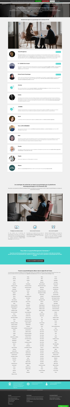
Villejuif (56, 349)
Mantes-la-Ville (28, 368)
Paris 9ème (42, 363)
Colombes (14, 349)
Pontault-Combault (42, 370)
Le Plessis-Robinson (28, 335)
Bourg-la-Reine (14, 308)
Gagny (28, 292)
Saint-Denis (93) (55, 294)
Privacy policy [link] (57, 1)
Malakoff (28, 365)
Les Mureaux (28, 345)
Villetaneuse (56, 361)
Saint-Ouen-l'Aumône (55, 308)
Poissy (42, 368)
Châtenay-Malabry (14, 328)
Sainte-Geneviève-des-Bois (56, 296)
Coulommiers (14, 358)
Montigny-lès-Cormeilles (42, 292)
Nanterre (42, 301)
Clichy (14, 345)
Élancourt (14, 372)
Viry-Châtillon (56, 368)
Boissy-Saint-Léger (14, 301)
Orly (42, 317)
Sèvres (56, 324)
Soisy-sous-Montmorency (56, 326)
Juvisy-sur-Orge (28, 317)
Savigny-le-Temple (56, 317)
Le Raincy (28, 340)
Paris (42, 328)
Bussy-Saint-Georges (14, 317)
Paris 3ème (42, 352)
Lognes (28, 358)
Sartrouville (55, 315)
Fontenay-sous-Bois (28, 287)
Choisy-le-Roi (14, 342)
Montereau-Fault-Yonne (42, 285)
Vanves (56, 342)
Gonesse (28, 303)
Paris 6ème (42, 358)
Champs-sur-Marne (14, 324)
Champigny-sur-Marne (14, 322)
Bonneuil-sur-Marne (14, 305)
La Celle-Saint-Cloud (28, 319)
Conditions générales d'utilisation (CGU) (13, 399)
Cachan (14, 319)
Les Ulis (28, 349)
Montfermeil (42, 287)
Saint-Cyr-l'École (55, 292)
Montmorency (42, 294)
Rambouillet (56, 280)
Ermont (28, 278)
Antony (14, 280)
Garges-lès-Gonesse (28, 296)
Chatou (14, 331)
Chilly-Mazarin (14, 340)
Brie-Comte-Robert (14, 312)
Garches (28, 294)
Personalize (52, 1)
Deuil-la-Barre (14, 365)
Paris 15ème (42, 338)
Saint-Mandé (56, 303)
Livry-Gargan (28, 356)
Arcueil (14, 282)
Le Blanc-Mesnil (28, 324)
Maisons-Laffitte (28, 363)
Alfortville (14, 278)
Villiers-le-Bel (56, 363)
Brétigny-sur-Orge (14, 310)
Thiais (56, 333)
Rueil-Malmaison (55, 289)
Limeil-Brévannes (28, 354)
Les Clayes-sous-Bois (28, 342)
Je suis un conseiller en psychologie (35, 260)
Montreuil (41, 296)
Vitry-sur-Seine (55, 370)
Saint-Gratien (56, 301)
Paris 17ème (42, 342)
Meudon (42, 280)
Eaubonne (14, 370)
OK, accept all (38, 1)
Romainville (55, 285)
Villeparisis (55, 358)
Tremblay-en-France (56, 338)
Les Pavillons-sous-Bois (28, 347)
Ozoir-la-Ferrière (41, 322)
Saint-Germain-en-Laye (55, 299)
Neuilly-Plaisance (42, 305)
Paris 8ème (42, 361)
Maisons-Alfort (28, 361)
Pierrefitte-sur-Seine (42, 365)
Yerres (56, 372)
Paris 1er (42, 347)
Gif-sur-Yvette (28, 301)
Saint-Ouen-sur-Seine (55, 310)
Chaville (14, 333)
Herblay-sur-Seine (28, 308)
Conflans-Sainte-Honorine (14, 352)
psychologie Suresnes (30, 401)
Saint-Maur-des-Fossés (55, 305)
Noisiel (42, 312)
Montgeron (42, 289)
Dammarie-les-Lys (14, 363)
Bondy (14, 303)
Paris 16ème (42, 340)
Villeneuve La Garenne (55, 352)
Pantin (42, 326)
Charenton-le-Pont (14, 326)
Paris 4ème (42, 354)
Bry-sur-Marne (14, 315)
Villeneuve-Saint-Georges (56, 356)
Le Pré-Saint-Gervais (28, 338)
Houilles (28, 310)
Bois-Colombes (14, 299)
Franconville (28, 289)
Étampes (28, 280)
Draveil (14, 368)
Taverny (55, 331)
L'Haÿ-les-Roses (28, 352)
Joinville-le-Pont (28, 315)
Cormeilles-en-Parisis (14, 356)
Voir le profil (58, 63)
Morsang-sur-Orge (42, 299)
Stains (56, 328)
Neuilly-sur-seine (41, 308)
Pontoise (42, 372)
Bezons (14, 296)
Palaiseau (41, 324)
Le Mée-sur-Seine (28, 331)
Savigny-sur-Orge (55, 319)
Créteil (14, 361)
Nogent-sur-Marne (42, 310)
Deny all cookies (46, 1)
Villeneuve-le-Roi (55, 354)
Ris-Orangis (56, 282)
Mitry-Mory (42, 282)
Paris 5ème (42, 356)
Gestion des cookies (11, 401)
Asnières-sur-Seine (14, 285)
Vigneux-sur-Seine (56, 347)
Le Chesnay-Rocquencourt (28, 328)
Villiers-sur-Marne (55, 365)
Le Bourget (28, 326)
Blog (8, 402)
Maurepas (28, 372)
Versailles (55, 345)
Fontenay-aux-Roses (28, 285)
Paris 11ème (42, 331)
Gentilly (28, 299)
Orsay (42, 319)
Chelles (14, 335)
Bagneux (14, 292)
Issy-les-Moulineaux (28, 312)
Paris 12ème (42, 333)
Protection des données (11, 400)
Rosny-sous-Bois (55, 287)
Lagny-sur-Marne (28, 322)
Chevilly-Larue (14, 338)
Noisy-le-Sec (42, 315)
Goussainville (28, 305)
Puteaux (55, 278)
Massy (28, 370)
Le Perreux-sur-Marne (28, 333)
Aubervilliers (14, 289)
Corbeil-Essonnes (14, 354)
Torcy (56, 335)
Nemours (42, 303)
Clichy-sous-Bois (14, 347)
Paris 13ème (42, 335)
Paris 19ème (42, 345)
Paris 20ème (42, 349)
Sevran (56, 322)
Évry (28, 282)
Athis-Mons (14, 287)
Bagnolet (14, 294)
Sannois (55, 312)
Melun (42, 278)
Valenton (55, 340)
